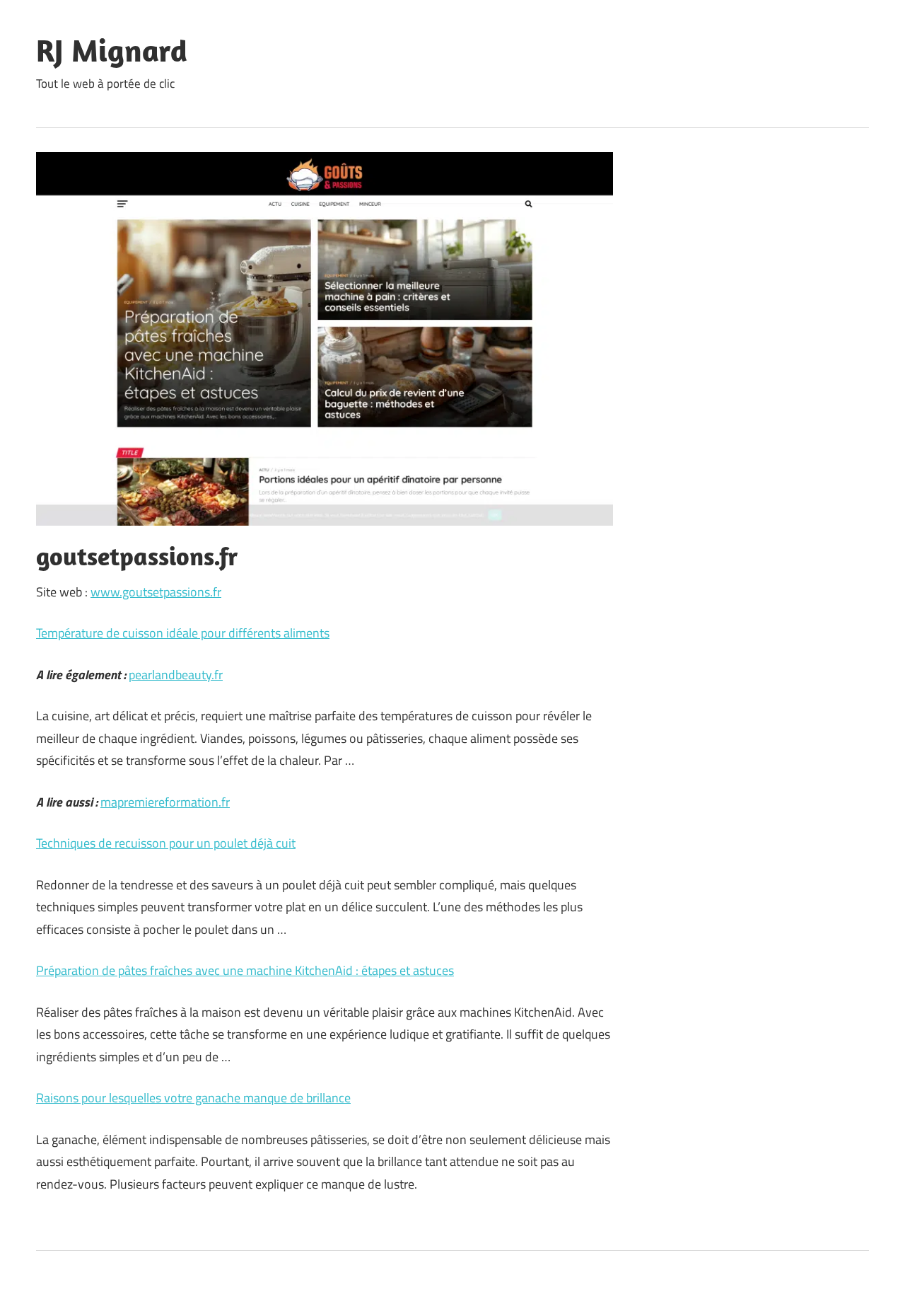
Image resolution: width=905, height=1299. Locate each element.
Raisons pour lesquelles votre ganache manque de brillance (193, 1097)
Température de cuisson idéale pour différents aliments (182, 632)
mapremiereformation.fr (165, 802)
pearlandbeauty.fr (176, 674)
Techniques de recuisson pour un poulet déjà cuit (166, 843)
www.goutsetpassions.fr (155, 591)
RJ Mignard (111, 50)
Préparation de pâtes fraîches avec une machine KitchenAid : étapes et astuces (245, 970)
